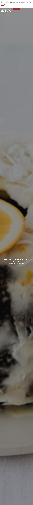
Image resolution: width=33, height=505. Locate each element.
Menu (31, 10)
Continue (3, 5)
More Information (3, 4)
